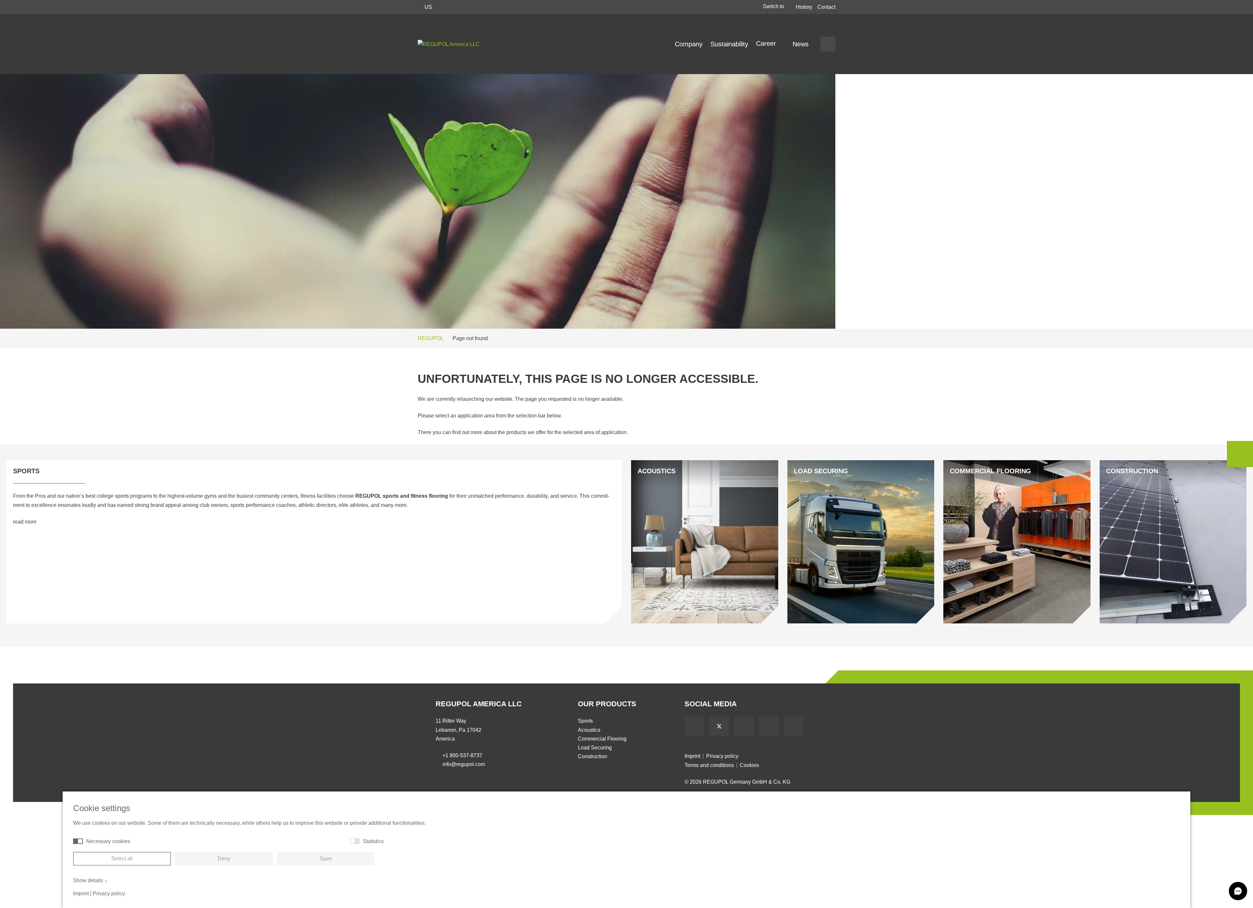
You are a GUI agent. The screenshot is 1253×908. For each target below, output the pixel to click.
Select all (122, 858)
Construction (592, 756)
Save (326, 858)
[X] (719, 726)
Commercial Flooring (602, 739)
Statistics (373, 841)
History (804, 7)
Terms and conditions (709, 765)
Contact (826, 7)
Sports (585, 721)
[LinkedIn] (769, 726)
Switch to (774, 6)
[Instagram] (793, 726)
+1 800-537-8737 (462, 755)
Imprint (692, 756)
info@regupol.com (463, 764)
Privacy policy (722, 756)
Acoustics (589, 730)
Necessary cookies (108, 841)
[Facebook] (694, 726)
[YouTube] (744, 726)
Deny (224, 858)
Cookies (749, 765)
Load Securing (595, 747)
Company (689, 44)
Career (767, 43)
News (801, 44)
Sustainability (729, 44)
